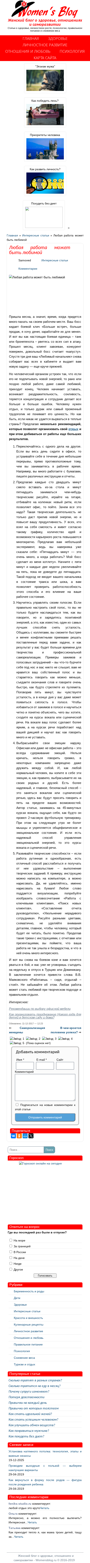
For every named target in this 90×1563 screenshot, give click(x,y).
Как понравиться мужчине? (29, 1431)
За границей (22, 1246)
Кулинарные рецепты (28, 1324)
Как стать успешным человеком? (33, 1419)
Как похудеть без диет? (26, 1436)
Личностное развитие (45, 44)
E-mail (41, 1059)
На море (19, 1240)
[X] (30, 1135)
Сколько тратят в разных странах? (35, 1380)
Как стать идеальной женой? (30, 1414)
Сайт (60, 1059)
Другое (18, 1269)
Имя (20, 1059)
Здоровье (58, 38)
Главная (31, 38)
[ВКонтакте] (13, 1135)
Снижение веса (24, 1357)
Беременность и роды (29, 1291)
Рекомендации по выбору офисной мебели (40, 1008)
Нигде (18, 1263)
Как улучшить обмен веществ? (32, 1425)
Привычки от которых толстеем (34, 1408)
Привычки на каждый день (28, 1403)
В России (20, 1252)
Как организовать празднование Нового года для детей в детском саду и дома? (45, 1016)
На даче (19, 1258)
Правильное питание (28, 1344)
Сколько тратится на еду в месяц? (34, 1386)
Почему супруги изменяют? (29, 1391)
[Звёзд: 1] (17, 1039)
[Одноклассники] (19, 1135)
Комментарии (27, 268)
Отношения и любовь (27, 51)
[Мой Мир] (25, 1135)
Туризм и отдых (24, 1364)
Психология (72, 51)
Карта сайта (45, 57)
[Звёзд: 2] (33, 1039)
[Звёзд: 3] (49, 1039)
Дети (17, 1298)
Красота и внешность (28, 1318)
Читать (44, 1508)
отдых (73, 429)
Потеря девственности (26, 1397)
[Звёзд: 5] (17, 1043)
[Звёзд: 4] (65, 1039)
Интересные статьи (35, 235)
